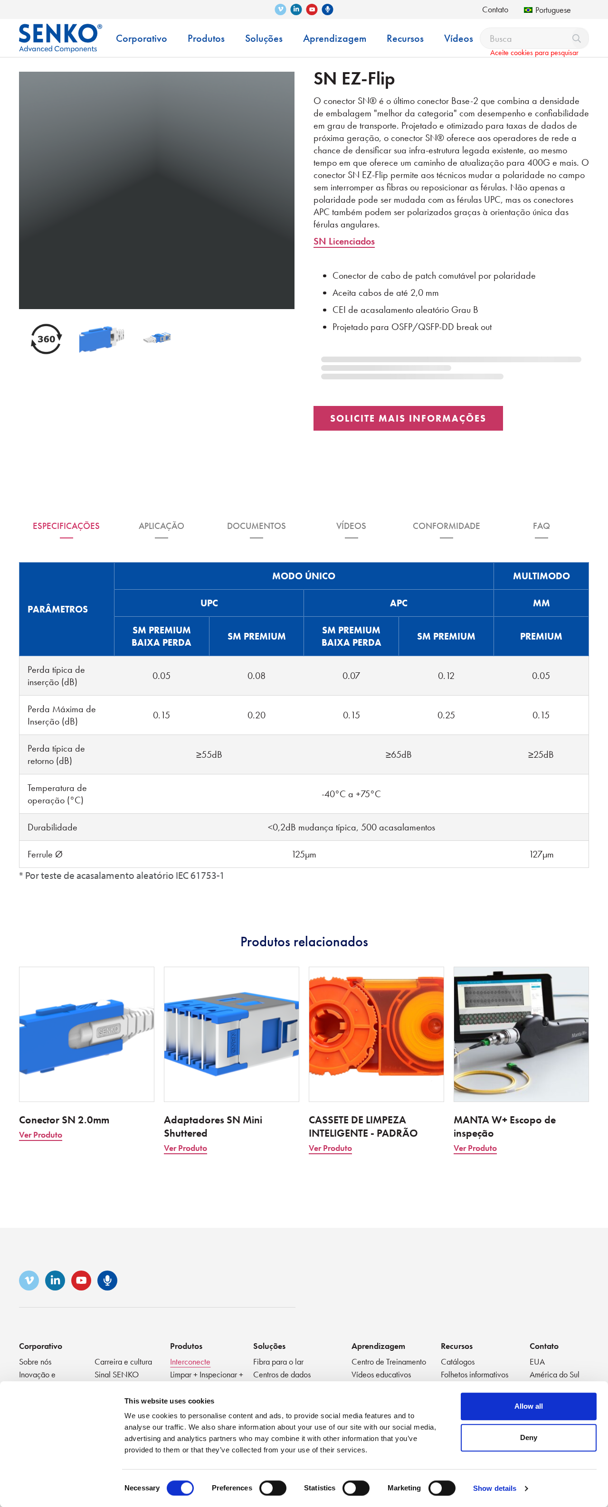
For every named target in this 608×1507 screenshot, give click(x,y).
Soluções (269, 1345)
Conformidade (446, 526)
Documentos (256, 526)
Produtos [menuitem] (206, 38)
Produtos (186, 1345)
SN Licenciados (344, 241)
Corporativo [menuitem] (141, 38)
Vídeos (351, 526)
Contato (495, 9)
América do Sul (555, 1374)
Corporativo (40, 1345)
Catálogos (458, 1361)
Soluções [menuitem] (264, 38)
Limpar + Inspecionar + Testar (206, 1379)
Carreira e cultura (123, 1361)
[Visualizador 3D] (46, 339)
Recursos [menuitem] (405, 38)
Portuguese (553, 9)
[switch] (272, 1488)
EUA (537, 1361)
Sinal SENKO (117, 1374)
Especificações (66, 526)
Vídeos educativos (381, 1374)
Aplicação (161, 526)
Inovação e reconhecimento (45, 1379)
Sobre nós (35, 1361)
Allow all (528, 1406)
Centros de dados (282, 1374)
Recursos (457, 1345)
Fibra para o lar (278, 1361)
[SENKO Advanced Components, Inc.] (60, 31)
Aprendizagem (378, 1345)
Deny (528, 1437)
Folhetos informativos (474, 1374)
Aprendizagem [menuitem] (334, 38)
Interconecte (190, 1361)
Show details (494, 1488)
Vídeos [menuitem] (458, 38)
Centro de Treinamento (389, 1361)
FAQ (541, 526)
